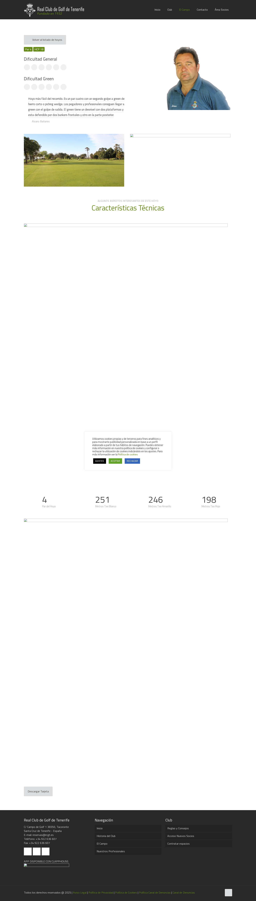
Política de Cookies (126, 892)
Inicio (100, 828)
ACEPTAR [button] (115, 461)
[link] (74, 160)
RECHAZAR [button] (132, 461)
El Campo (102, 843)
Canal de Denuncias (184, 892)
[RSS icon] (220, 893)
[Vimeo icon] (216, 893)
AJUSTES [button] (99, 461)
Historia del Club (106, 836)
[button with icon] (28, 851)
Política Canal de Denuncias (155, 892)
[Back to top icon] (228, 892)
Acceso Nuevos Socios (180, 836)
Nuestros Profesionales (111, 851)
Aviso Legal (80, 892)
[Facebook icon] (212, 893)
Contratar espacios (178, 843)
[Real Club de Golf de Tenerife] (56, 9)
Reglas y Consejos (178, 828)
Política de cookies (128, 454)
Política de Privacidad (100, 892)
